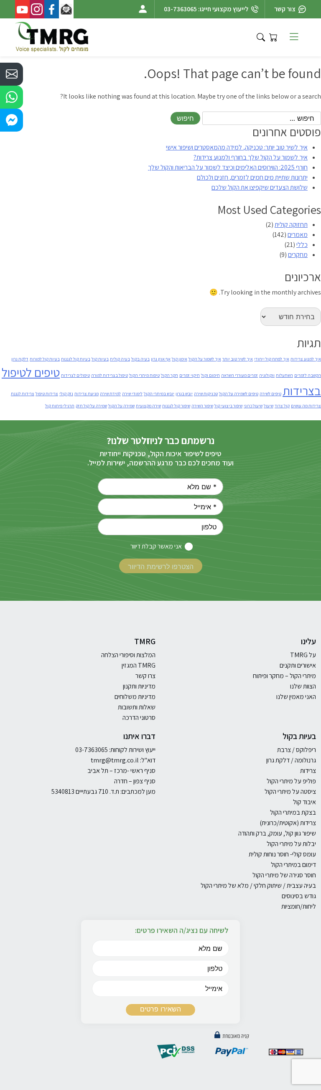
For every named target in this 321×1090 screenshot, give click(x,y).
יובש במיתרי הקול (159, 393)
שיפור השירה (202, 406)
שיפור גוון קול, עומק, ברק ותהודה (277, 833)
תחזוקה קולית (291, 224)
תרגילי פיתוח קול (59, 406)
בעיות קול (100, 359)
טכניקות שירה (206, 393)
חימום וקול (210, 375)
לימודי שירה (132, 393)
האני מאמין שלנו (296, 696)
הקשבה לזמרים (307, 375)
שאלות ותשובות (136, 707)
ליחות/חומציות (298, 906)
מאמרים (298, 234)
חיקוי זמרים (189, 375)
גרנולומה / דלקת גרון (291, 760)
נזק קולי (66, 393)
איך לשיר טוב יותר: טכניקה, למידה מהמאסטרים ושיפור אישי (237, 147)
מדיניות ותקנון (139, 686)
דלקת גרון (19, 359)
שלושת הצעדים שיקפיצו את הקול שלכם (259, 187)
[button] (11, 74)
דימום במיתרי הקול (293, 864)
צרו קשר (145, 675)
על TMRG (303, 654)
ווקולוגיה (267, 375)
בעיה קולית (120, 359)
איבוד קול (304, 802)
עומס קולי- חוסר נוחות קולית (282, 854)
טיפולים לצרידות (75, 375)
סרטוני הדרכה (138, 717)
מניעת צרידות (86, 393)
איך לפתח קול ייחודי (271, 359)
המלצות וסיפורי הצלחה (128, 654)
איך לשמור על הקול (205, 359)
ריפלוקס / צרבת (296, 749)
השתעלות (284, 375)
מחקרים (298, 254)
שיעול (268, 406)
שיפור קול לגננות (176, 406)
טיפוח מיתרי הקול (144, 375)
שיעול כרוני (253, 406)
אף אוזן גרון (161, 359)
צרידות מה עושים (306, 406)
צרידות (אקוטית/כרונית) (288, 822)
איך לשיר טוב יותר (237, 359)
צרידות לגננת (22, 393)
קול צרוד (282, 406)
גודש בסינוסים (299, 896)
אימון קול (179, 359)
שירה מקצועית (148, 406)
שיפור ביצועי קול (228, 406)
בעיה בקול (140, 359)
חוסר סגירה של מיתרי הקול (284, 875)
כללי (302, 244)
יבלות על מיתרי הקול (291, 843)
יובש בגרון (184, 393)
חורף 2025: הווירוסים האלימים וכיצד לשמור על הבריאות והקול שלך (228, 167)
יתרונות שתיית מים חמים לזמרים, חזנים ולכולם (252, 177)
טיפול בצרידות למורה (109, 375)
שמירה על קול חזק (91, 406)
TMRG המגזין (138, 665)
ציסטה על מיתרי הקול (290, 791)
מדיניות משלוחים (135, 696)
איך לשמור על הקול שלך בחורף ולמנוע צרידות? (251, 157)
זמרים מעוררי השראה (239, 375)
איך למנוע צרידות (305, 359)
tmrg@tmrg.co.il (115, 760)
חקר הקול (169, 375)
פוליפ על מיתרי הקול (291, 781)
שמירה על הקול (121, 406)
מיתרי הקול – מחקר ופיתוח (284, 675)
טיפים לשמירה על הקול (238, 393)
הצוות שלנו (303, 686)
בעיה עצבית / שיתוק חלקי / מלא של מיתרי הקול (258, 885)
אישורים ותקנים (298, 665)
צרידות (308, 770)
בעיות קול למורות (45, 359)
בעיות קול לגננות (75, 359)
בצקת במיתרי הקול (293, 812)
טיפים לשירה (270, 393)
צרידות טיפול (47, 393)
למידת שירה (110, 393)
